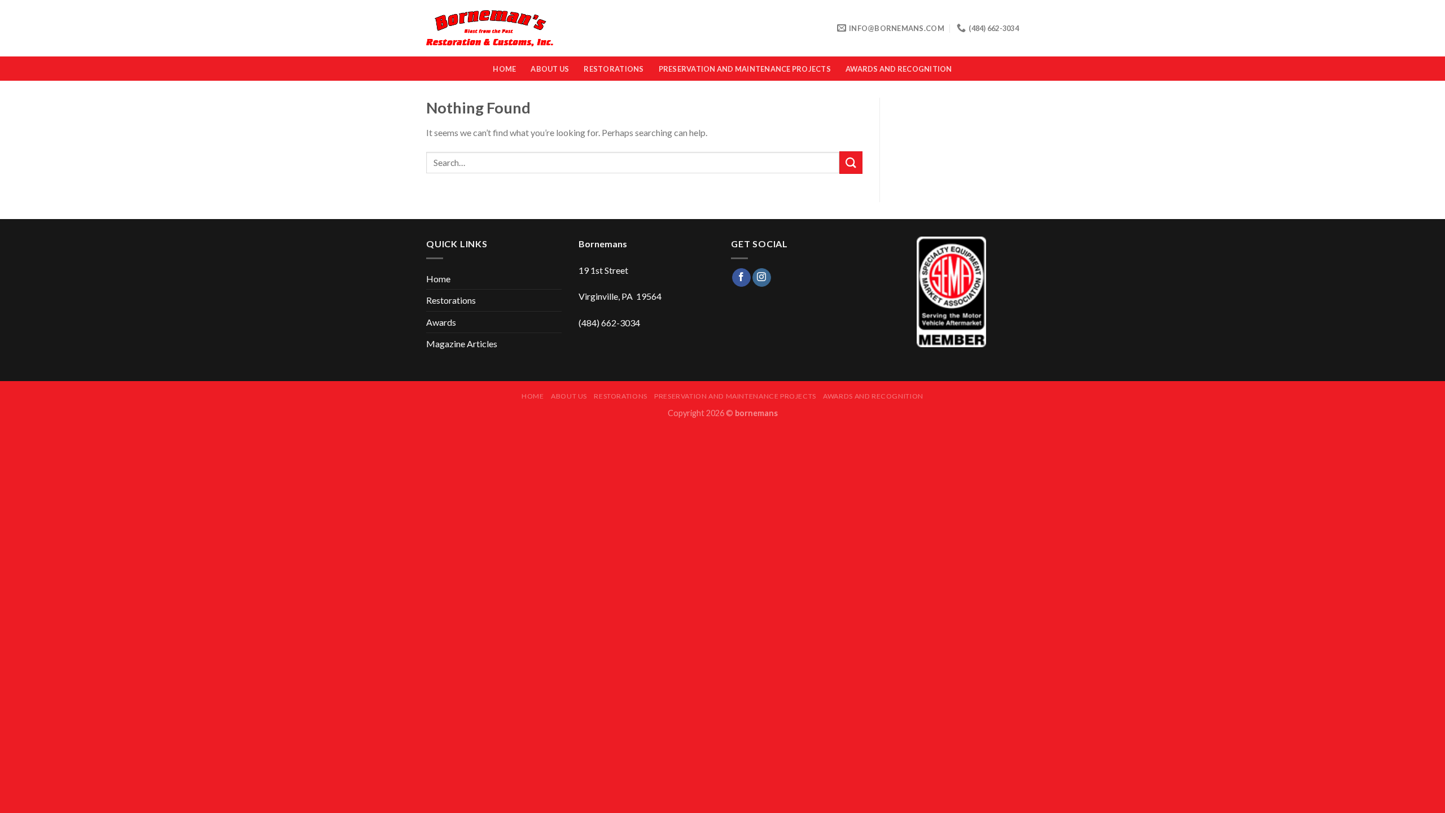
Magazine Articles (461, 343)
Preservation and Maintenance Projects (745, 68)
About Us (550, 68)
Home (504, 68)
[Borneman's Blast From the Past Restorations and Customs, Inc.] (489, 28)
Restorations (613, 68)
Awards (441, 322)
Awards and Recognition (899, 68)
